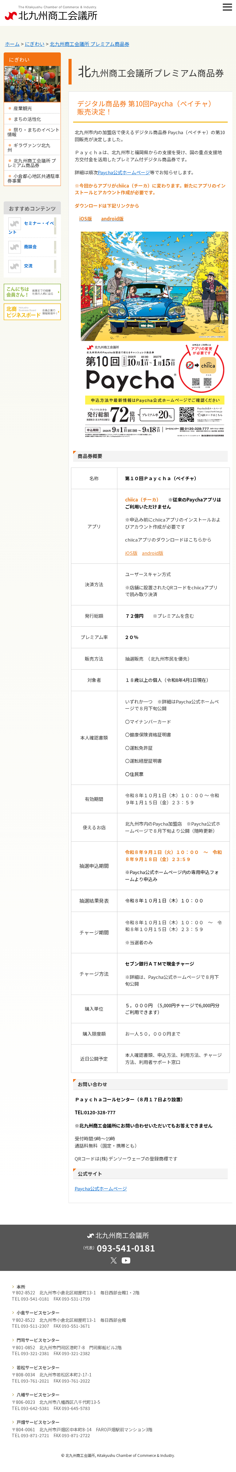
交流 (28, 266)
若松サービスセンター (38, 1367)
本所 (21, 1287)
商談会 (30, 246)
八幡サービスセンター (38, 1395)
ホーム (12, 43)
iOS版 (131, 553)
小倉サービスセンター (38, 1312)
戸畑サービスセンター (38, 1422)
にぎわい (35, 43)
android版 (152, 553)
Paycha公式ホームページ (124, 172)
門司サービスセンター (38, 1340)
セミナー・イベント (31, 227)
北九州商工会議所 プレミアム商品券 (89, 43)
